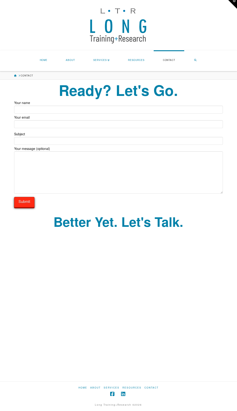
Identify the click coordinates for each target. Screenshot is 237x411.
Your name (22, 102)
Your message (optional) (32, 148)
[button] (232, 4)
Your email (22, 117)
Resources (131, 387)
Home (82, 387)
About (95, 387)
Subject (19, 134)
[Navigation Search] (195, 60)
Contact (151, 387)
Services (111, 387)
